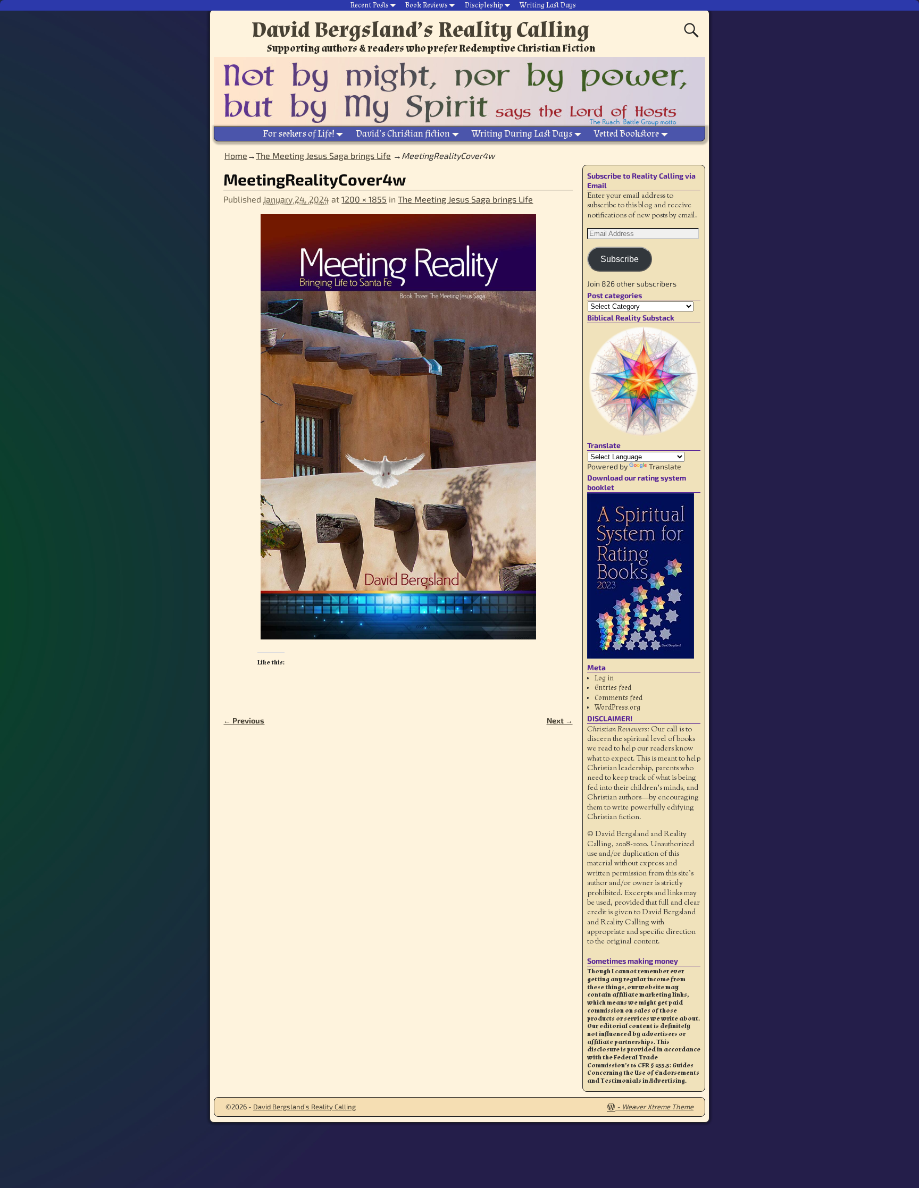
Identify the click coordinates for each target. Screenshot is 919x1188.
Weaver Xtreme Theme (658, 1106)
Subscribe (619, 259)
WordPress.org (617, 707)
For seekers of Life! (299, 134)
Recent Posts (369, 5)
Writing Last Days (548, 5)
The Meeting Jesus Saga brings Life (323, 155)
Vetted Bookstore (626, 134)
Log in (604, 678)
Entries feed (613, 688)
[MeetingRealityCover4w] (397, 433)
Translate (665, 466)
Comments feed (618, 698)
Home (235, 155)
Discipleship (484, 5)
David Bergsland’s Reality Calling (420, 29)
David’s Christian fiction (403, 134)
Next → (560, 720)
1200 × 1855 (364, 199)
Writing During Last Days (522, 134)
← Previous (243, 720)
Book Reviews (426, 5)
